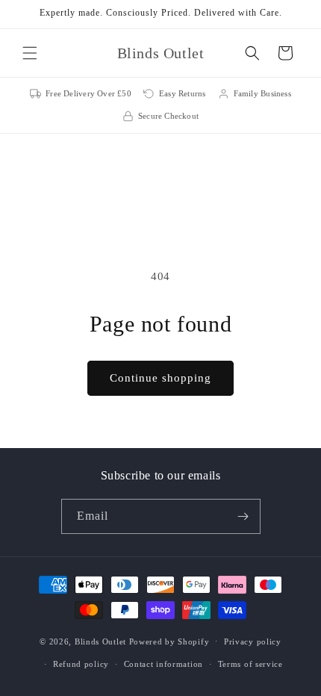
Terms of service (250, 663)
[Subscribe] (243, 516)
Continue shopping (160, 378)
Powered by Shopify (169, 640)
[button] (29, 53)
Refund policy (81, 663)
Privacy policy (252, 641)
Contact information (163, 663)
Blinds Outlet (100, 640)
